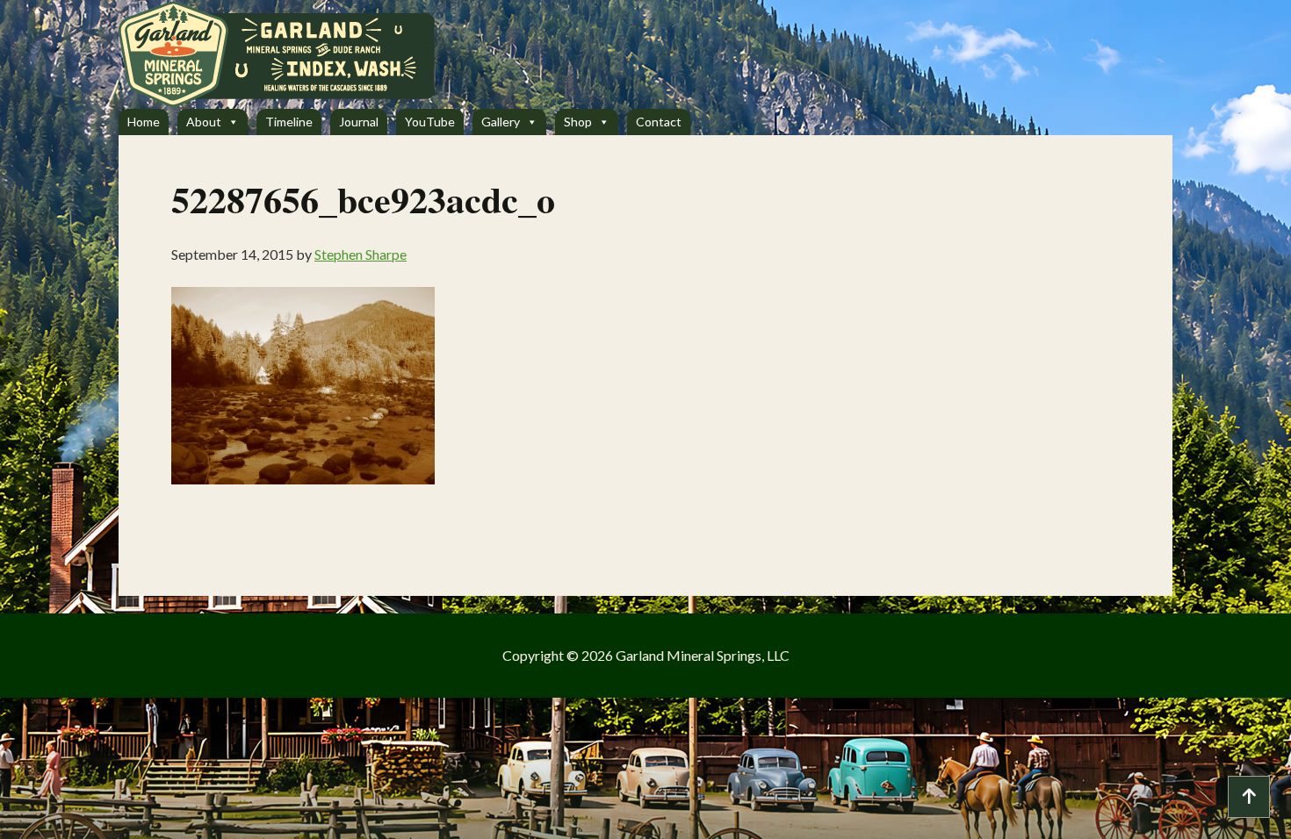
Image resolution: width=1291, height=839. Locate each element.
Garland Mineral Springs (316, 54)
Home (143, 121)
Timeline (289, 121)
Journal (359, 121)
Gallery (500, 121)
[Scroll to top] (1249, 797)
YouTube (430, 121)
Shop (578, 121)
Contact (659, 121)
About (203, 121)
